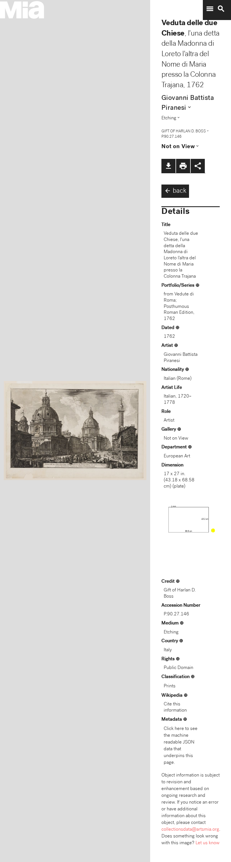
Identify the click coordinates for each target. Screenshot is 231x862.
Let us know (207, 843)
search (221, 9)
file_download (168, 166)
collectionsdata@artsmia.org (190, 829)
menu (210, 9)
